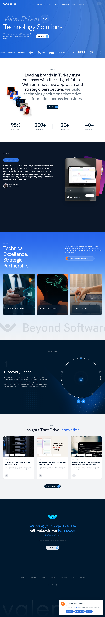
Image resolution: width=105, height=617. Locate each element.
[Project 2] (11, 189)
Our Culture (40, 4)
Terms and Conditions (30, 614)
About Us (31, 4)
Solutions (49, 4)
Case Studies (65, 4)
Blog (74, 4)
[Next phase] (83, 401)
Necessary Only (79, 611)
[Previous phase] (78, 401)
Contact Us (81, 4)
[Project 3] (17, 189)
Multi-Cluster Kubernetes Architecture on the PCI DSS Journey (52, 463)
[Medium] (52, 585)
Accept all (69, 611)
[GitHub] (48, 585)
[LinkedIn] (56, 585)
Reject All (89, 611)
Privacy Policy (17, 614)
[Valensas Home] (9, 4)
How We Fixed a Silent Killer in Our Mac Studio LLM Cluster (18, 463)
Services (57, 4)
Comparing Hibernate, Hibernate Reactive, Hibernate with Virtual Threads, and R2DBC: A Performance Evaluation (86, 464)
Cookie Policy (6, 614)
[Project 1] (6, 189)
